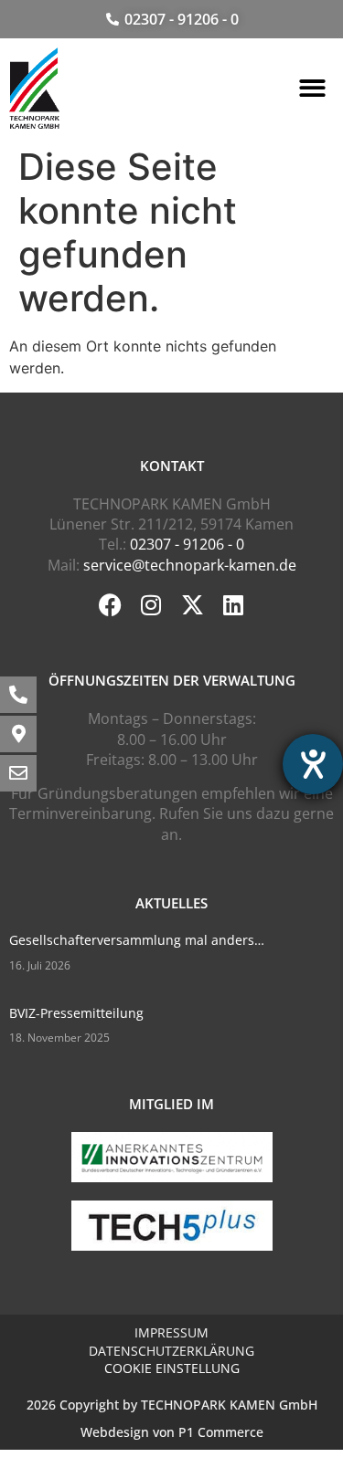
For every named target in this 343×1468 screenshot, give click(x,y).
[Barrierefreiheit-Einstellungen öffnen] (313, 764)
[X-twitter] (192, 604)
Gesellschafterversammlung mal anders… (136, 940)
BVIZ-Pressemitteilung (76, 1013)
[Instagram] (151, 604)
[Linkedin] (233, 604)
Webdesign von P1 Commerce (171, 1432)
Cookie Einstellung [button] (172, 1368)
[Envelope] (18, 773)
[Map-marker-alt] (18, 734)
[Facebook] (110, 604)
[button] (313, 89)
